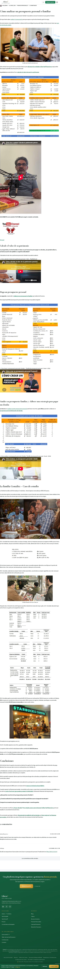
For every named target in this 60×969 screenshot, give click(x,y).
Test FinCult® (5, 919)
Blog (32, 913)
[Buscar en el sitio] (43, 2)
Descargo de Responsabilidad (35, 957)
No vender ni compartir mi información (36, 959)
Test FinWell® (5, 916)
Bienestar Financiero (36, 927)
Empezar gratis (50, 2)
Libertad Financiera (35, 924)
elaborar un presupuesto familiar (23, 296)
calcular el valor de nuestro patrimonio (28, 72)
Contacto (4, 942)
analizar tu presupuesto (16, 19)
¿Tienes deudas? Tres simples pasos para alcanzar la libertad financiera (33, 807)
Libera (6, 2)
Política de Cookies (23, 957)
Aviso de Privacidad (8, 957)
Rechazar (45, 966)
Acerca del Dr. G (6, 934)
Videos (33, 916)
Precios (3, 921)
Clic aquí (2, 240)
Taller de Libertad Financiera (8, 937)
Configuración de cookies (21, 959)
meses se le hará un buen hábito (35, 785)
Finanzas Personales (36, 921)
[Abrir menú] (57, 2)
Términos (16, 957)
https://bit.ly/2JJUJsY (51, 851)
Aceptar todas (53, 966)
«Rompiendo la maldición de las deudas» (29, 815)
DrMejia (2, 848)
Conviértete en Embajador (8, 924)
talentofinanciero (4, 834)
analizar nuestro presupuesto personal (17, 408)
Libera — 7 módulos (6, 913)
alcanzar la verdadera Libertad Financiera (40, 66)
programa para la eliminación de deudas (11, 410)
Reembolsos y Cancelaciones (49, 957)
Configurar (17, 967)
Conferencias (5, 939)
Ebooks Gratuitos (35, 919)
